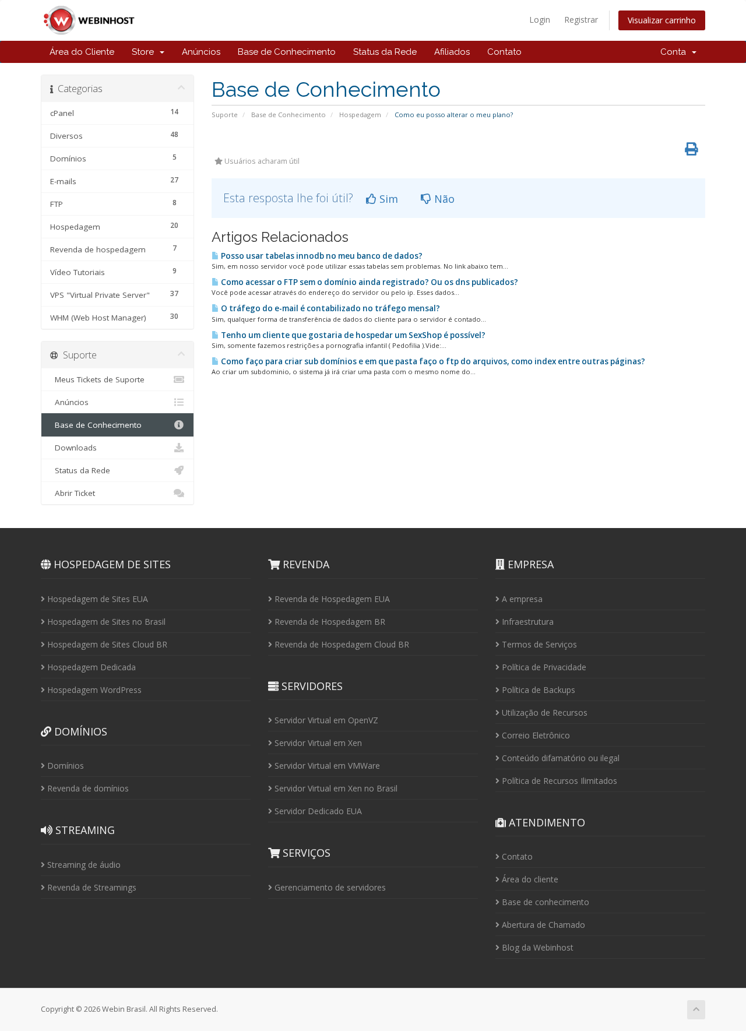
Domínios (64, 765)
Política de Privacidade (542, 667)
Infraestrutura (526, 621)
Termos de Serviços (538, 644)
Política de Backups (537, 689)
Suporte (225, 114)
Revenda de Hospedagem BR (328, 621)
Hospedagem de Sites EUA (96, 598)
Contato (504, 52)
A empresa (521, 598)
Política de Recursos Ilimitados (558, 780)
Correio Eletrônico (534, 735)
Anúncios (201, 52)
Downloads (73, 447)
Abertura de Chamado (542, 924)
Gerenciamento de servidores (329, 887)
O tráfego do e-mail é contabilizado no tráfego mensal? (329, 308)
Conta (675, 52)
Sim (387, 199)
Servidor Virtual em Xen (317, 742)
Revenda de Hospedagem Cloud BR (340, 644)
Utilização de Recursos (543, 712)
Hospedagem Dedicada (90, 667)
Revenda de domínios (87, 788)
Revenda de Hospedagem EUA (331, 598)
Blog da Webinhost (536, 947)
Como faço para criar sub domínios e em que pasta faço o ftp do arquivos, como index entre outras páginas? (432, 361)
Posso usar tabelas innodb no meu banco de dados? (321, 256)
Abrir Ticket (72, 493)
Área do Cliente (82, 52)
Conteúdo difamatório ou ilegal (559, 757)
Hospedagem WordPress (93, 689)
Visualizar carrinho (662, 20)
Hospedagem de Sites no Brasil (105, 621)
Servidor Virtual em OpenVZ (325, 720)
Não (443, 199)
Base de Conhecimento (287, 52)
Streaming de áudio (83, 864)
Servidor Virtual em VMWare (326, 765)
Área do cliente (528, 879)
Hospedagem (360, 114)
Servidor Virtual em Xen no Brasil (334, 788)
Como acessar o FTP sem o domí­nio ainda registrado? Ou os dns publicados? (368, 282)
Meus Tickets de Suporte (97, 379)
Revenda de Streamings (90, 887)
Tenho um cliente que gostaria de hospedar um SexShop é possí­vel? (352, 335)
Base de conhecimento (544, 901)
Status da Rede (385, 52)
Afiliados (452, 52)
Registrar (581, 19)
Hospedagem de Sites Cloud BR (106, 644)
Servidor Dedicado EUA (317, 811)
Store (145, 52)
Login (539, 19)
